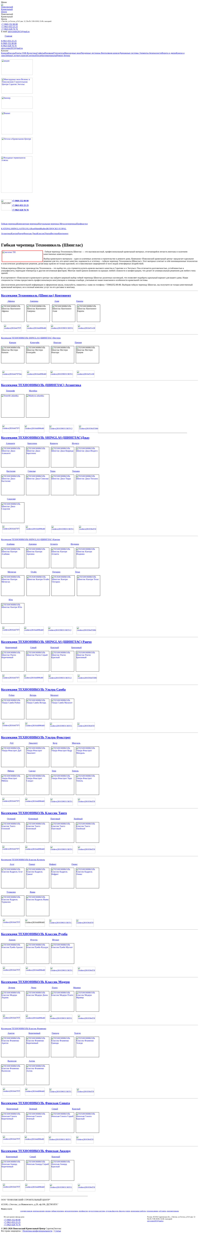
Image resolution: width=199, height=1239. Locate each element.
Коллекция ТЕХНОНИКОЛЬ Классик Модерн (35, 982)
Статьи (57, 1231)
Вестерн (54, 233)
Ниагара (57, 342)
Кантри (14, 233)
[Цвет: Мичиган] (12, 595)
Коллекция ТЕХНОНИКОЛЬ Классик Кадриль (23, 859)
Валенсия (12, 1061)
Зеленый (33, 1109)
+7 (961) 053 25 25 (9, 26)
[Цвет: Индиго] (87, 466)
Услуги (39, 36)
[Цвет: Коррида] (62, 466)
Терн (54, 771)
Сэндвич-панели (20, 55)
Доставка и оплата (64, 36)
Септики (32, 55)
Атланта (54, 544)
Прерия (78, 342)
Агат (12, 864)
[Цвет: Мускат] (62, 963)
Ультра (48, 233)
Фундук (33, 940)
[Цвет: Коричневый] (12, 671)
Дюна (33, 987)
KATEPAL (6, 228)
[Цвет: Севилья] (37, 494)
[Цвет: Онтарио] (63, 595)
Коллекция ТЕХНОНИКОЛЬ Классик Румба (34, 934)
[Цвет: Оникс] (87, 887)
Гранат (32, 864)
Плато (55, 987)
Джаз (34, 233)
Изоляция (48, 53)
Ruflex (43, 228)
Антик (32, 1061)
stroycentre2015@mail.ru (19, 31)
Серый (33, 647)
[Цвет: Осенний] (12, 842)
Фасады (11, 53)
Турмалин (11, 892)
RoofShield (35, 228)
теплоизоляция (152, 1211)
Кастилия (10, 471)
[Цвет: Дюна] (37, 1011)
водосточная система (97, 1211)
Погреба (39, 55)
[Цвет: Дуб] (12, 766)
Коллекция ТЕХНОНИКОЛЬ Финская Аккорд (35, 1151)
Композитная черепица (27, 224)
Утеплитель (58, 53)
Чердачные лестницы (91, 53)
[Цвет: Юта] (12, 623)
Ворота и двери (169, 53)
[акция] (17, 74)
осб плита (162, 1211)
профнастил (83, 1211)
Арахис (12, 940)
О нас (96, 36)
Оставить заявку (83, 36)
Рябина (11, 771)
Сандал (32, 771)
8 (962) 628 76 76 (9, 46)
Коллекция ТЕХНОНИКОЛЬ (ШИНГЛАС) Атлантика (41, 385)
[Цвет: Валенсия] (12, 1084)
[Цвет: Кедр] (62, 766)
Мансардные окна (72, 53)
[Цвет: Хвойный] (87, 842)
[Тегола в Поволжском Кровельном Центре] (17, 153)
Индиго (75, 443)
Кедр (55, 743)
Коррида (54, 443)
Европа (79, 301)
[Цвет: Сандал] (37, 794)
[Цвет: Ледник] (12, 1011)
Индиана (75, 544)
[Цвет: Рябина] (12, 794)
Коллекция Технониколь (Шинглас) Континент (36, 295)
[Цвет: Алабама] (12, 567)
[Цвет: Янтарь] (37, 718)
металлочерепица (71, 1211)
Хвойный (78, 819)
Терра (52, 471)
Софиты (40, 53)
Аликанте (10, 443)
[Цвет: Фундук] (37, 963)
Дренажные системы (129, 53)
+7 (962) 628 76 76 (9, 29)
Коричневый (11, 647)
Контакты (19, 36)
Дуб (11, 743)
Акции (30, 36)
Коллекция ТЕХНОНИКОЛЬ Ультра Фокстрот (36, 737)
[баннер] (17, 108)
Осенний (11, 819)
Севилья (31, 471)
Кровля (4, 53)
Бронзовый (76, 647)
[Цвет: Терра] (62, 494)
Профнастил (82, 224)
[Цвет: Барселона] (37, 466)
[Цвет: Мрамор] (87, 1011)
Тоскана (76, 471)
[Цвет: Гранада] (62, 1056)
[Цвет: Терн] (62, 794)
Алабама (10, 544)
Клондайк (34, 342)
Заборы (8, 55)
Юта (11, 599)
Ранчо (20, 233)
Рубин (11, 695)
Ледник (11, 987)
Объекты (49, 36)
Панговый (55, 819)
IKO (48, 228)
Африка (11, 301)
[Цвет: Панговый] (62, 842)
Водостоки (32, 53)
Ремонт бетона (63, 55)
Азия (56, 301)
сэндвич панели (26, 1211)
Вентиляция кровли (110, 53)
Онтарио (56, 572)
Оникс (74, 864)
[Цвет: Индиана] (87, 567)
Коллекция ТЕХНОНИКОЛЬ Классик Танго (34, 813)
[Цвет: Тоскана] (87, 494)
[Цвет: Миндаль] (87, 766)
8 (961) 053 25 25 (9, 41)
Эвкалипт (33, 743)
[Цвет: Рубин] (12, 718)
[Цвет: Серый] (37, 671)
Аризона (33, 544)
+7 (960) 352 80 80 (9, 24)
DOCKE (54, 228)
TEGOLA (26, 228)
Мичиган (12, 572)
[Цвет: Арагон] (12, 1056)
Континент (63, 233)
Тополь (75, 771)
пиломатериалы (173, 1211)
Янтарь (33, 695)
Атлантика (6, 233)
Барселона (32, 443)
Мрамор (77, 987)
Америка (34, 301)
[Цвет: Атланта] (62, 567)
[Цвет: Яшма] (37, 915)
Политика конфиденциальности (37, 1231)
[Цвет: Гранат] (37, 887)
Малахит (54, 695)
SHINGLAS (16, 228)
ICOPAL (62, 228)
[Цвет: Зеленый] (37, 1132)
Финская (27, 233)
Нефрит (52, 864)
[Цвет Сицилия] (12, 522)
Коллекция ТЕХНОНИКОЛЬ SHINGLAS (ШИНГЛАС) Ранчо (46, 641)
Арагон (11, 1033)
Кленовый (33, 819)
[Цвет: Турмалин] (12, 915)
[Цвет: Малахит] (62, 718)
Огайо (34, 572)
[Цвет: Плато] (62, 1011)
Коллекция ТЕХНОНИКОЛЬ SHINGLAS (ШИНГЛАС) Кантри (30, 539)
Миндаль (76, 743)
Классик (41, 233)
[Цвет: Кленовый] (37, 842)
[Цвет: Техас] (88, 595)
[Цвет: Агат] (12, 887)
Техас (77, 572)
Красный (54, 647)
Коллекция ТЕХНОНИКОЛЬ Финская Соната (35, 1103)
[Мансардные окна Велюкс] (17, 93)
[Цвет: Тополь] (87, 794)
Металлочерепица (68, 224)
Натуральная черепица (49, 224)
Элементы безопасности (150, 53)
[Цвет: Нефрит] (62, 887)
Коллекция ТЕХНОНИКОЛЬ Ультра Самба (33, 689)
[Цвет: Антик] (37, 1084)
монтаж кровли (39, 1211)
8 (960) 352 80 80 (9, 43)
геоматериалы (49, 55)
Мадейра (33, 391)
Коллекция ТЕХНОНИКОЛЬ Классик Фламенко (23, 1028)
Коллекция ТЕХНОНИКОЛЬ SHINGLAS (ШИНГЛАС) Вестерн (31, 338)
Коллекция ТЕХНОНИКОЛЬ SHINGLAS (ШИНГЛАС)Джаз (45, 437)
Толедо (77, 1033)
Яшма (32, 892)
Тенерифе (10, 391)
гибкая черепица (57, 1211)
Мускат (55, 940)
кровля (47, 1211)
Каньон (12, 342)
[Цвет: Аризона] (37, 567)
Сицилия (11, 499)
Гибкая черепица (9, 224)
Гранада (55, 1033)
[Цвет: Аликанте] (12, 466)
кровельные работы (138, 1211)
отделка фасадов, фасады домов (118, 1211)
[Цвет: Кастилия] (12, 494)
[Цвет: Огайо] (38, 595)
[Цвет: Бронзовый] (87, 671)
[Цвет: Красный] (62, 671)
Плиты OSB (21, 53)
